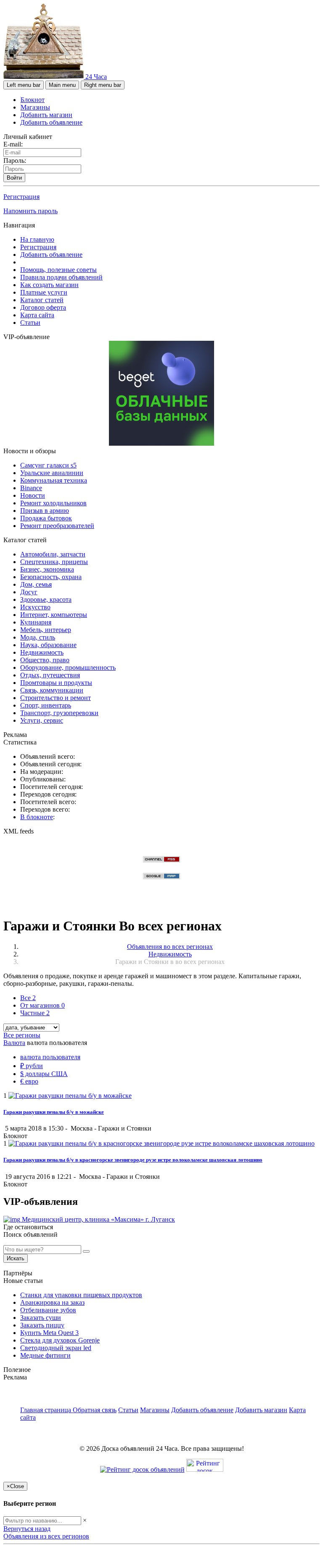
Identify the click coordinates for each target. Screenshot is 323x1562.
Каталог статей (42, 299)
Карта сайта (37, 315)
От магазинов (42, 1005)
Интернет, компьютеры (53, 614)
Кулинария (35, 622)
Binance (31, 487)
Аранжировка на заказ (52, 1302)
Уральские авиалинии (51, 472)
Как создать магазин (49, 284)
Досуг (28, 592)
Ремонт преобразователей (57, 525)
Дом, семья (36, 584)
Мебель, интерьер (45, 629)
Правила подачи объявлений (61, 277)
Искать (15, 1258)
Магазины (35, 107)
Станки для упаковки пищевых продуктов (81, 1294)
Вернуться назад (26, 1528)
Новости (32, 495)
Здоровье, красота (45, 599)
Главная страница (46, 1409)
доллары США (44, 1073)
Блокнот (33, 99)
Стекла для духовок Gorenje (60, 1340)
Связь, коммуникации (51, 690)
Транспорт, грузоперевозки (59, 712)
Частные (35, 1012)
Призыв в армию (44, 510)
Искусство (35, 607)
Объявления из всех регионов (46, 1536)
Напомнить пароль (30, 210)
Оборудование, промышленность (68, 667)
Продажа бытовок (46, 518)
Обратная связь (94, 1409)
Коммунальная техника (53, 480)
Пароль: (14, 160)
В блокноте (36, 816)
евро (29, 1081)
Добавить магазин (46, 114)
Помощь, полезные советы (58, 269)
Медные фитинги (45, 1355)
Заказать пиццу (42, 1325)
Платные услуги (43, 292)
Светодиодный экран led (55, 1347)
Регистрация (21, 196)
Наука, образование (48, 644)
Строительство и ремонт (55, 697)
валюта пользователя (50, 1056)
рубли (31, 1065)
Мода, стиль (37, 637)
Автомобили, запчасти (52, 554)
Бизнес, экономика (47, 569)
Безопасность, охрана (51, 576)
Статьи (30, 322)
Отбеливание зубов (48, 1310)
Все (28, 997)
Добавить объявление (51, 122)
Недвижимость (42, 652)
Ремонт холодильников (53, 503)
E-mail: (13, 144)
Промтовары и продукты (56, 682)
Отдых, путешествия (50, 675)
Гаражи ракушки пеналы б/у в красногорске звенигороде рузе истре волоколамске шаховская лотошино (132, 1160)
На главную (37, 239)
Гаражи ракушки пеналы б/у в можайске (53, 1112)
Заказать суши (40, 1317)
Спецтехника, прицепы (54, 561)
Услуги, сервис (41, 720)
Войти (14, 178)
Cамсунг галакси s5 (48, 465)
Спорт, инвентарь (45, 705)
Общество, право (44, 659)
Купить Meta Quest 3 (49, 1332)
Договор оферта (43, 307)
